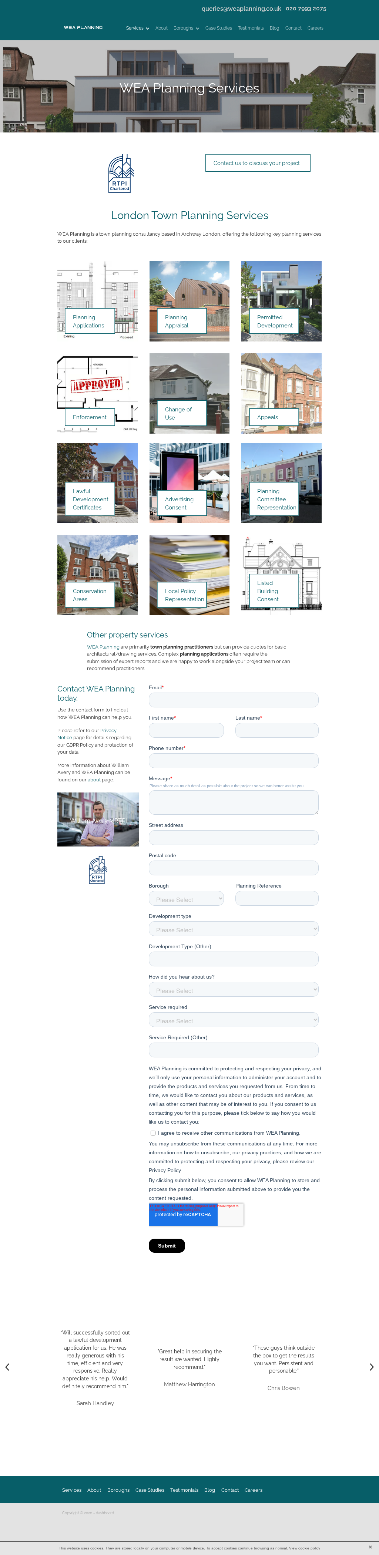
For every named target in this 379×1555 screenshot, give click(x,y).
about (94, 779)
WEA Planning (103, 646)
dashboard (105, 1512)
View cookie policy (304, 1548)
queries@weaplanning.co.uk (241, 7)
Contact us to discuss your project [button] (257, 162)
